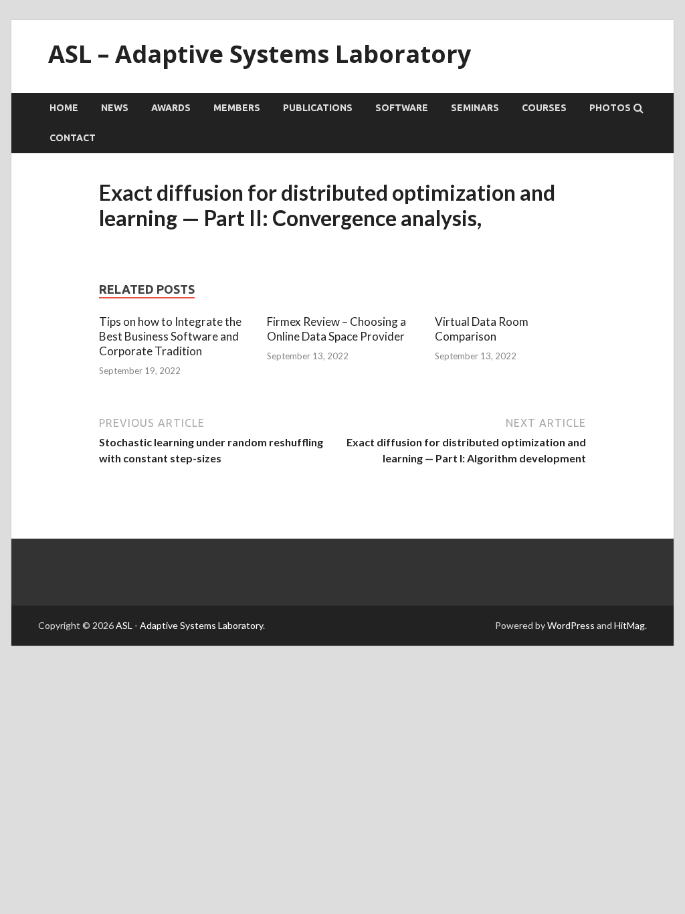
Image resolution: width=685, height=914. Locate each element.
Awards (171, 107)
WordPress (571, 625)
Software (401, 107)
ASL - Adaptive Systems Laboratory (189, 625)
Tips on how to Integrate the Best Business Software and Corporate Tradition (170, 336)
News (114, 107)
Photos (610, 107)
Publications (318, 107)
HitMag (629, 625)
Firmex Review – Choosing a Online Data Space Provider (336, 328)
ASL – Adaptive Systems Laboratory (259, 53)
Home (64, 107)
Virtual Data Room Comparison (481, 328)
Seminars (475, 107)
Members (236, 107)
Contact (73, 137)
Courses (544, 107)
